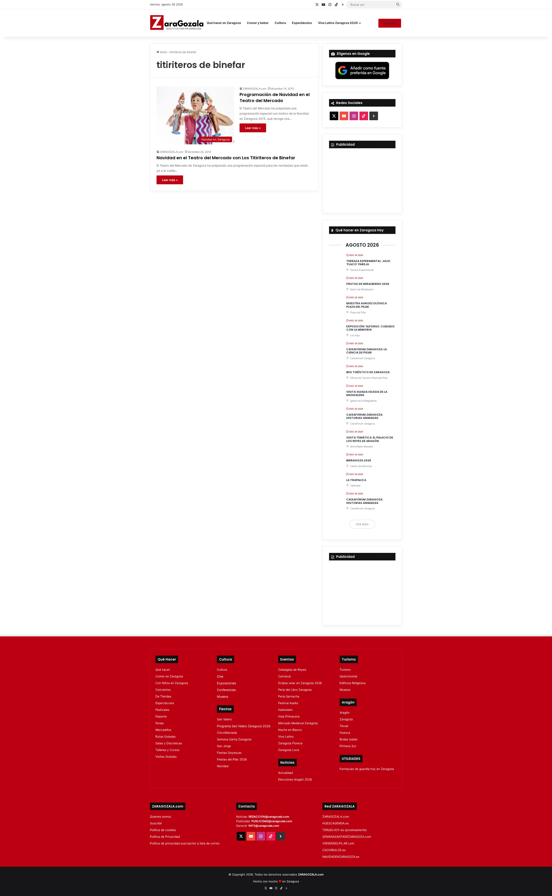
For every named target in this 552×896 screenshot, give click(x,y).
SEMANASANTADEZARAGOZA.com (346, 836)
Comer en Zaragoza (169, 676)
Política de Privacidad (165, 836)
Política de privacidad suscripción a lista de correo (185, 843)
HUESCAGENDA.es (335, 823)
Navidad (222, 766)
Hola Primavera (289, 716)
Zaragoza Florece (290, 743)
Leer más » (253, 128)
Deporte (161, 716)
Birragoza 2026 (358, 460)
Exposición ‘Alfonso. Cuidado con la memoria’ (370, 328)
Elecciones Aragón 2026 (295, 779)
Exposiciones (226, 683)
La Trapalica (356, 480)
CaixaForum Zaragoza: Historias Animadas (364, 416)
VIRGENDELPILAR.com (338, 843)
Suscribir (390, 23)
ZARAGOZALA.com (254, 88)
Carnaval (284, 676)
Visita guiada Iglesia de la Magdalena (366, 393)
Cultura (280, 23)
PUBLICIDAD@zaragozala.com (271, 821)
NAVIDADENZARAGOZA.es (340, 856)
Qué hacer (162, 669)
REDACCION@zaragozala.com (269, 816)
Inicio (163, 52)
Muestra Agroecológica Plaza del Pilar (366, 305)
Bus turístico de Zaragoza (368, 372)
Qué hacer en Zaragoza (224, 23)
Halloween (285, 709)
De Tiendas (163, 696)
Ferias (159, 723)
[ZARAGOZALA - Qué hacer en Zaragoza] (177, 22)
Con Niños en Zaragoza (171, 683)
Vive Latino (286, 736)
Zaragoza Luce (288, 750)
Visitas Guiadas (166, 756)
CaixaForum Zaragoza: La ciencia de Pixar (366, 351)
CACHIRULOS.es (334, 850)
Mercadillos (163, 730)
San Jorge (224, 746)
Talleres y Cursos (167, 750)
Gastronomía (348, 676)
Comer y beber (258, 23)
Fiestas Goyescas (229, 752)
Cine (220, 676)
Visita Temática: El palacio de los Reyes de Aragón (369, 439)
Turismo (345, 669)
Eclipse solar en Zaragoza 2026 (300, 683)
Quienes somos (160, 816)
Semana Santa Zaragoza (234, 739)
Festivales (162, 709)
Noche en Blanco (290, 730)
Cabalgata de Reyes (292, 669)
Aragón (345, 712)
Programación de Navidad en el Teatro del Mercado (275, 97)
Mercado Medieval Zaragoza (298, 723)
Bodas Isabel (348, 739)
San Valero (224, 719)
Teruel (344, 726)
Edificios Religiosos (353, 683)
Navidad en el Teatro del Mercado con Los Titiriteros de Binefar (226, 158)
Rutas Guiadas (165, 736)
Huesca (345, 732)
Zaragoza (346, 719)
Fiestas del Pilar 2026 (232, 759)
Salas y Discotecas (168, 743)
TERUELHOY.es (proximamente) (344, 830)
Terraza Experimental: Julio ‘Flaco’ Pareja (368, 263)
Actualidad (285, 773)
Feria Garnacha (288, 696)
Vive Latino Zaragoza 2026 (338, 23)
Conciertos (163, 689)
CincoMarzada (227, 732)
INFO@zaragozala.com (263, 825)
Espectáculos (302, 23)
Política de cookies (163, 830)
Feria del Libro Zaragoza (295, 689)
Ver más (362, 524)
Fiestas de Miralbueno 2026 (367, 284)
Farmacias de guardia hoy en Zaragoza (367, 769)
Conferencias (226, 690)
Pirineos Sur (348, 746)
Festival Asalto (288, 703)
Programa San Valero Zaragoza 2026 (243, 726)
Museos (222, 696)
